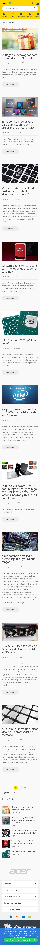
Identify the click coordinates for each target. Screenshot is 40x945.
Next (24, 788)
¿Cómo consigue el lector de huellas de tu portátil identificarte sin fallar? (18, 191)
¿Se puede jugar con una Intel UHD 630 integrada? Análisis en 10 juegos (19, 412)
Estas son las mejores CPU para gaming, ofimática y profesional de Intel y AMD (18, 124)
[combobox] (17, 8)
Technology (5, 63)
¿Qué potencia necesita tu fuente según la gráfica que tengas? (18, 559)
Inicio (3, 22)
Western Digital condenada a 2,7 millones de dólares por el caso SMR (19, 268)
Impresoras (21, 17)
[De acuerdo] (37, 937)
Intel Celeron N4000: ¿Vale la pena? (19, 341)
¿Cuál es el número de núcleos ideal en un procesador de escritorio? (20, 732)
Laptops (4, 17)
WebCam (29, 17)
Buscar (35, 8)
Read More (10, 84)
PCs (13, 17)
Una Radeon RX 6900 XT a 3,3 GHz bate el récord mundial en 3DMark (19, 649)
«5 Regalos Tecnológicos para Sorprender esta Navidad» (19, 56)
